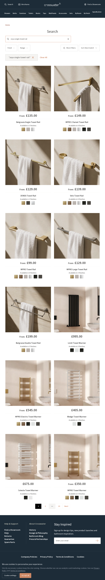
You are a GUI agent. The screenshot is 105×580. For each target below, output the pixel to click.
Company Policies (29, 556)
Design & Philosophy (38, 533)
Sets (71, 13)
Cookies (80, 556)
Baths (15, 13)
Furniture (22, 13)
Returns (8, 536)
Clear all (43, 57)
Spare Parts (9, 542)
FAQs (6, 533)
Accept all (25, 575)
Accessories (63, 13)
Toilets (30, 13)
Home (7, 25)
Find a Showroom (12, 530)
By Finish (87, 13)
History (32, 530)
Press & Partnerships (38, 539)
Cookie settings (10, 575)
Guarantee (9, 539)
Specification (96, 12)
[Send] (97, 541)
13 (59, 506)
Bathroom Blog (36, 536)
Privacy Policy (46, 556)
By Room (78, 13)
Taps (44, 13)
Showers (7, 13)
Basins (38, 13)
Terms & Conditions (65, 556)
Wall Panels (52, 13)
